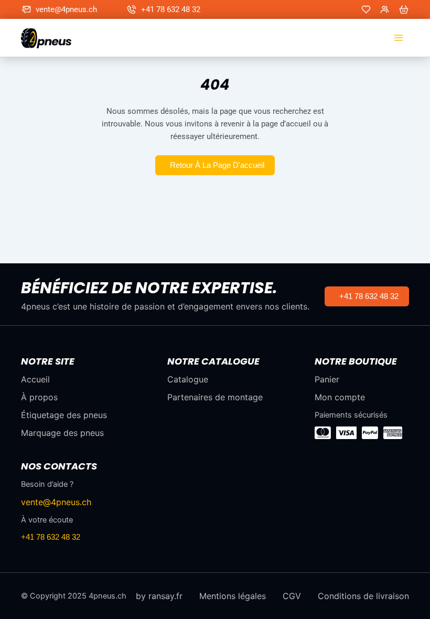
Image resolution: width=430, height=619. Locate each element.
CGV (292, 596)
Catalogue (187, 379)
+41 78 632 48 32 (170, 9)
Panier (327, 379)
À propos (39, 397)
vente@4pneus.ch (66, 9)
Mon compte (340, 397)
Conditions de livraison (363, 596)
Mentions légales (232, 596)
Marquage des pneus (62, 433)
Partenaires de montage (215, 397)
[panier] (404, 9)
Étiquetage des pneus (64, 415)
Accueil (35, 379)
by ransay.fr (159, 596)
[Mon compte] (385, 9)
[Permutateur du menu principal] (398, 37)
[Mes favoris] (366, 9)
